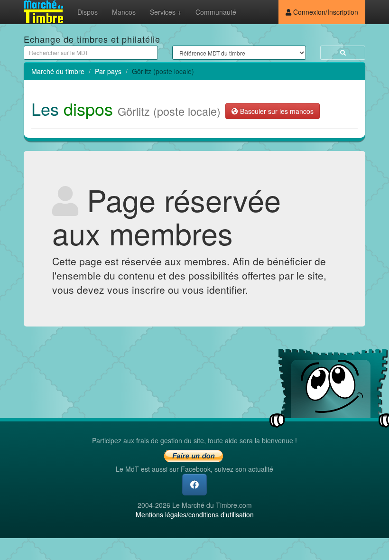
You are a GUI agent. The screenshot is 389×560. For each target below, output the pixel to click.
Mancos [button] (124, 12)
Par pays (108, 71)
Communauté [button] (215, 12)
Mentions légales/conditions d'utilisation (195, 514)
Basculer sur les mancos (276, 111)
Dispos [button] (87, 12)
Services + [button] (165, 12)
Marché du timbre (57, 71)
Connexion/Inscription (324, 12)
